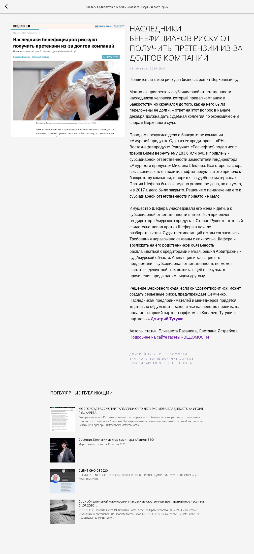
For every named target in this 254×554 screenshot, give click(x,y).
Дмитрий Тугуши (167, 319)
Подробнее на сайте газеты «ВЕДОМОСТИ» (170, 337)
